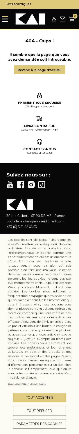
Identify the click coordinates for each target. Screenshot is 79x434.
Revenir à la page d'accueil (39, 70)
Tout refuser (39, 411)
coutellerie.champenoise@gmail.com (35, 221)
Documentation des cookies (26, 384)
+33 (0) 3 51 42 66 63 (39, 152)
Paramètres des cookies (39, 424)
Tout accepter (39, 398)
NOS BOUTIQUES (19, 4)
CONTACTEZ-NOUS (39, 149)
